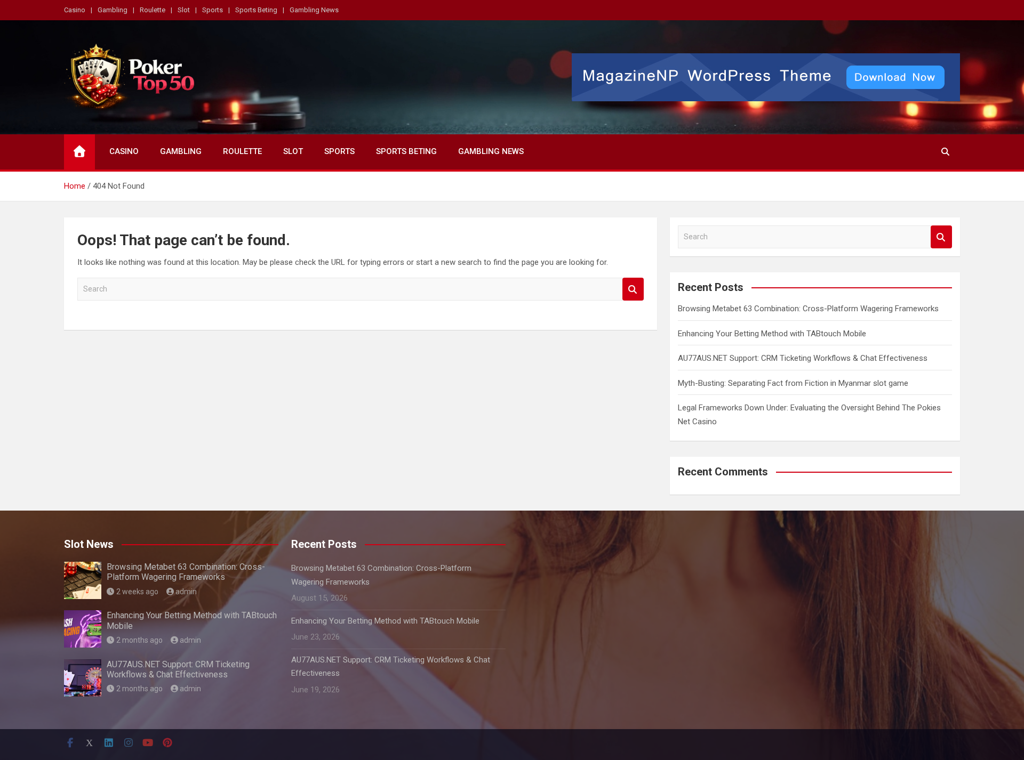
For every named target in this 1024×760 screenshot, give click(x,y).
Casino (74, 10)
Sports (212, 10)
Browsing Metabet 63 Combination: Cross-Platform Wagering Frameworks (808, 308)
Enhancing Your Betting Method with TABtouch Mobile (772, 333)
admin (186, 591)
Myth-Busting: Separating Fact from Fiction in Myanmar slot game (793, 383)
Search (633, 289)
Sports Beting (256, 10)
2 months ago (139, 640)
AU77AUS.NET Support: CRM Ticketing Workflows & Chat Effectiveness (802, 358)
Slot (184, 10)
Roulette (152, 10)
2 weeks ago (137, 591)
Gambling (112, 10)
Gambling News (314, 10)
